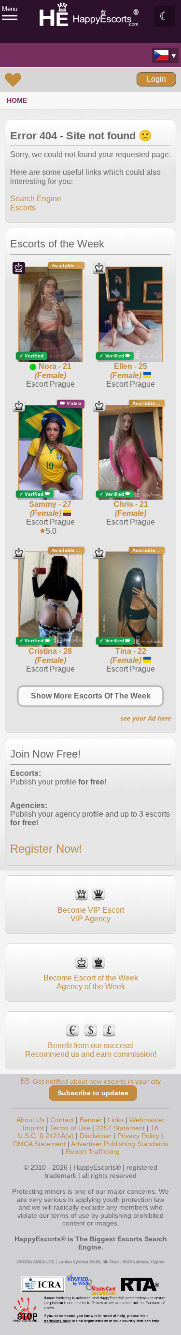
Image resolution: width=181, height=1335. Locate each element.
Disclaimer (95, 1135)
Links (116, 1120)
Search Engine (35, 199)
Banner (91, 1120)
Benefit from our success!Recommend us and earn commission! (90, 1049)
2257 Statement (120, 1128)
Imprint (33, 1128)
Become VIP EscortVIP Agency (90, 914)
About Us (30, 1120)
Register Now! (46, 848)
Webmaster (147, 1120)
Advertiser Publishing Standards (119, 1144)
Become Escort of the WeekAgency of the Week (90, 982)
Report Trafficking (93, 1151)
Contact (62, 1120)
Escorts (23, 208)
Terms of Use (70, 1128)
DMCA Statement (39, 1144)
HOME (17, 100)
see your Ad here (145, 718)
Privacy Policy (138, 1135)
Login (156, 79)
